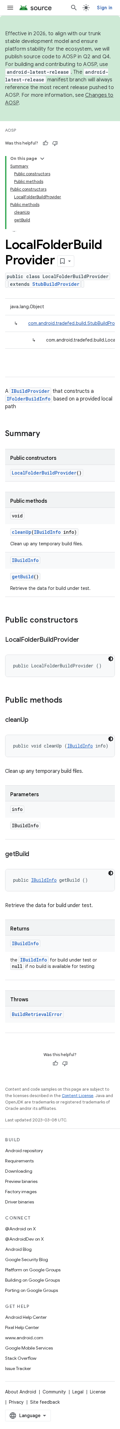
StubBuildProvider (55, 284)
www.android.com (24, 1338)
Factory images (20, 1191)
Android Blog (18, 1249)
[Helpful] (45, 143)
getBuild (23, 577)
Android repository (24, 1150)
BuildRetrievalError (37, 1014)
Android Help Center (26, 1317)
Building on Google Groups (32, 1280)
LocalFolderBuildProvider (44, 473)
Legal (78, 1391)
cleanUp (21, 532)
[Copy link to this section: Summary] (46, 434)
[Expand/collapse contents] (42, 158)
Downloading (18, 1171)
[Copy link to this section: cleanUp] (34, 720)
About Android (20, 1391)
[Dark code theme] (111, 659)
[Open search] (74, 8)
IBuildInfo (47, 532)
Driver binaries (19, 1202)
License (98, 1391)
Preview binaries (21, 1181)
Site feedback (45, 1402)
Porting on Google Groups (31, 1290)
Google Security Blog (26, 1259)
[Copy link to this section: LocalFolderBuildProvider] (85, 640)
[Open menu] (10, 7)
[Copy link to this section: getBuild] (35, 854)
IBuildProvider (30, 391)
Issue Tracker (18, 1368)
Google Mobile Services (29, 1348)
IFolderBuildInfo (29, 399)
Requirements (19, 1161)
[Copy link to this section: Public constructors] (84, 620)
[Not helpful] (55, 143)
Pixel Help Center (22, 1327)
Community (54, 1391)
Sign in (104, 8)
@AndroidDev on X (24, 1239)
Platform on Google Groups (32, 1270)
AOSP (10, 130)
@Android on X (20, 1229)
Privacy (16, 1402)
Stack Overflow (20, 1358)
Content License (77, 1095)
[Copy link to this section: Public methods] (68, 701)
